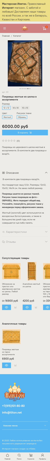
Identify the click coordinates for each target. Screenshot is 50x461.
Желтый (7, 117)
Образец (22, 117)
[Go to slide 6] (29, 88)
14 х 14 (15, 108)
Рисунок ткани (24, 113)
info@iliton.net (12, 412)
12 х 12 (6, 108)
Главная (6, 35)
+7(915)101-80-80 (13, 406)
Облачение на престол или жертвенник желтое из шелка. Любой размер (11, 289)
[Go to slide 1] (20, 88)
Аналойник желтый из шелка (31, 285)
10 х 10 (25, 108)
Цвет (4, 113)
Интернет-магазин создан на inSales (18, 448)
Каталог (17, 35)
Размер (6, 104)
